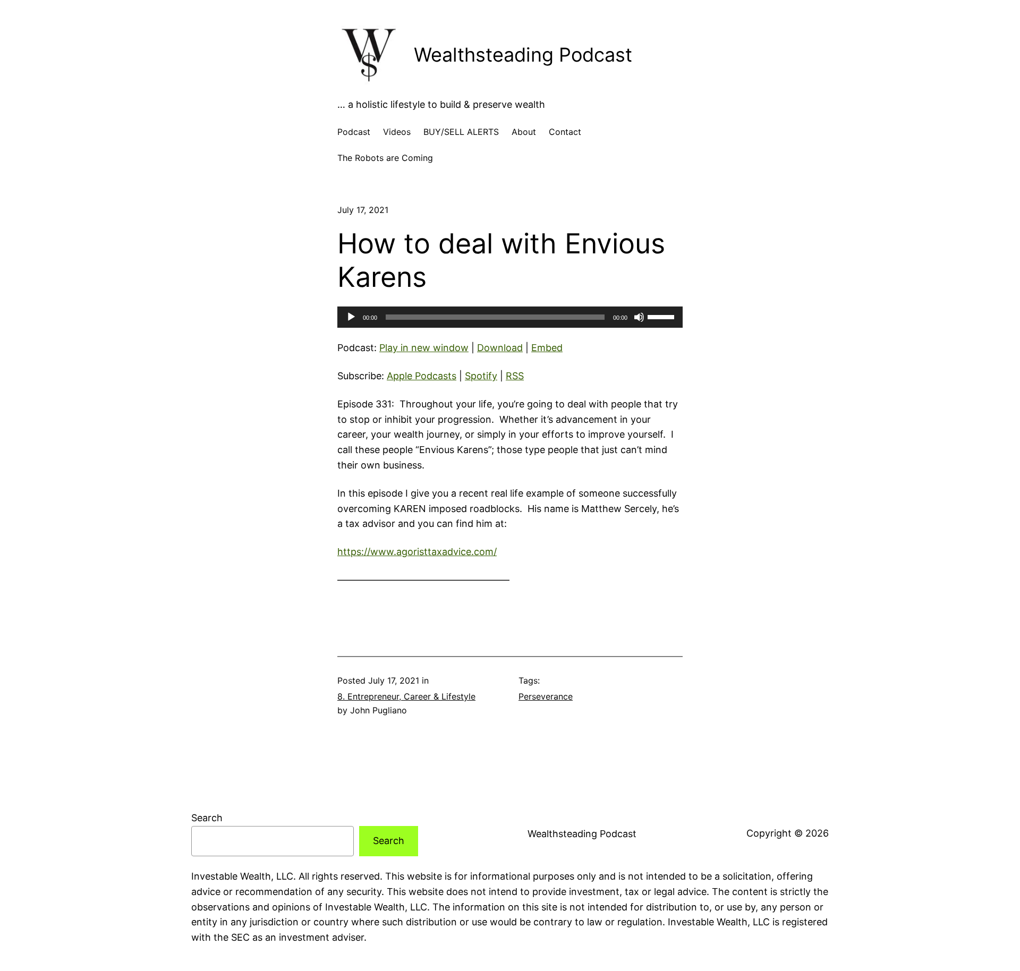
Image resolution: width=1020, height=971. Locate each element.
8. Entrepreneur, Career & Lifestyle (406, 696)
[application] (510, 317)
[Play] (351, 317)
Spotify (481, 375)
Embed (547, 347)
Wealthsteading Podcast (523, 54)
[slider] (662, 316)
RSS (515, 375)
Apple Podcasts (421, 375)
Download (500, 347)
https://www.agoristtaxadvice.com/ (417, 551)
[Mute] (639, 317)
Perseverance (545, 696)
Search (207, 817)
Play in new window (424, 347)
